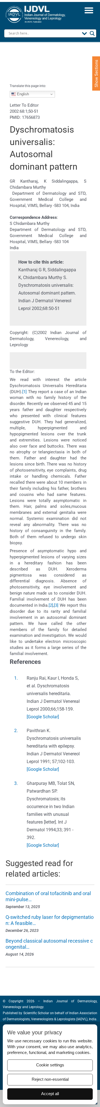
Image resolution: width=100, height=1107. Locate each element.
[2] (51, 605)
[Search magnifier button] (92, 33)
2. (16, 730)
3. (16, 783)
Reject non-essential (50, 1079)
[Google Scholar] (43, 716)
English (22, 94)
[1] (24, 391)
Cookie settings (50, 1065)
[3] (56, 605)
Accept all (50, 1094)
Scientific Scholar (35, 1013)
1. (16, 678)
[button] (89, 10)
